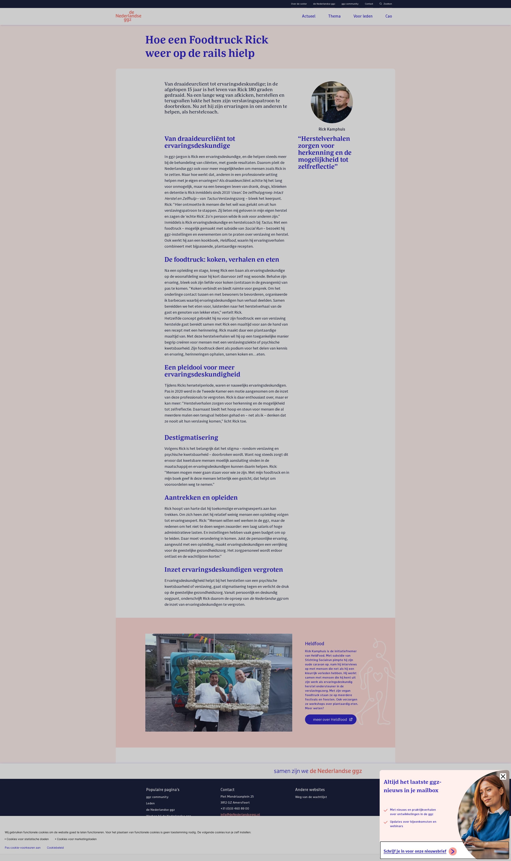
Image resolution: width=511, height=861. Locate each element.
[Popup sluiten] (503, 776)
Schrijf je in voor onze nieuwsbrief (415, 851)
